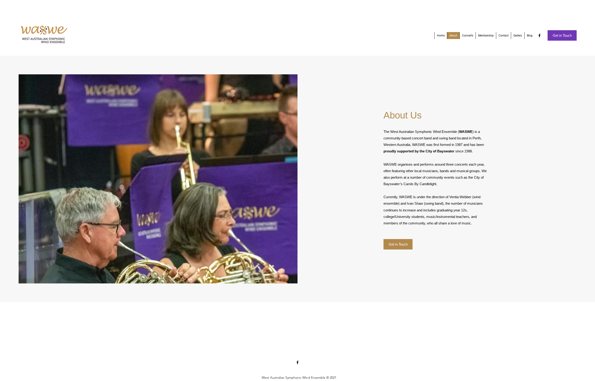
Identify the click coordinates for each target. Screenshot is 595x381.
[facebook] (539, 35)
